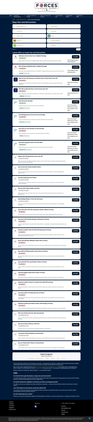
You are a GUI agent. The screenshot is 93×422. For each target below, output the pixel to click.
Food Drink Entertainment (17, 16)
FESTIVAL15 (25, 122)
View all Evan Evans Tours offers (72, 83)
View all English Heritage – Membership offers (72, 60)
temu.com (63, 406)
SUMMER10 (25, 96)
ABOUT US (11, 401)
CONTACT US (11, 405)
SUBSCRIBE (11, 407)
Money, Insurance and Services (45, 16)
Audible (63, 414)
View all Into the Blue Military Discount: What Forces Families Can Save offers (72, 108)
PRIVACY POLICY (12, 409)
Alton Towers (39, 366)
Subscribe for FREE (79, 16)
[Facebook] (36, 407)
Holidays (52, 358)
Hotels (58, 358)
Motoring (63, 358)
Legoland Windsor (46, 366)
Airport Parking (31, 358)
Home (10, 15)
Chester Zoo (55, 366)
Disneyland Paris (39, 368)
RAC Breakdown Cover (66, 408)
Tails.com (63, 410)
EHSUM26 (24, 73)
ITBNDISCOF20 (25, 149)
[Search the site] (89, 418)
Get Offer (75, 57)
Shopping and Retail (69, 16)
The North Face (64, 412)
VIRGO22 (24, 135)
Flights (47, 358)
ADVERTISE (11, 403)
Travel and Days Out (59, 16)
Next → (78, 49)
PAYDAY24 (24, 108)
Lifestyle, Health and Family (31, 16)
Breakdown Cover (40, 358)
